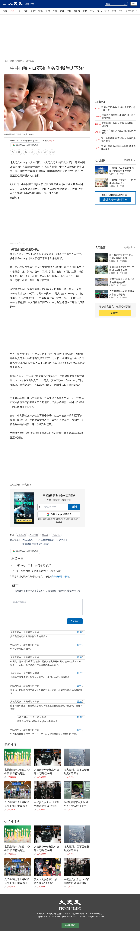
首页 (5, 11)
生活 (114, 11)
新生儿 (45, 535)
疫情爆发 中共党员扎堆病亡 (35, 544)
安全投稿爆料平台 (60, 576)
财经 (85, 11)
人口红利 (21, 535)
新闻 (12, 61)
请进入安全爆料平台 (115, 199)
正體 (27, 4)
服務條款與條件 (73, 519)
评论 (40, 11)
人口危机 (33, 535)
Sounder (22, 243)
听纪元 (77, 11)
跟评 (79, 632)
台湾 (47, 11)
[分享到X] (25, 152)
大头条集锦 (27, 540)
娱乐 (99, 11)
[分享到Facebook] (12, 152)
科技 (92, 11)
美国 (26, 11)
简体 (32, 3)
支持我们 (115, 313)
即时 (12, 11)
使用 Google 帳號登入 (61, 514)
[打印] (39, 152)
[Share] (6, 777)
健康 (62, 11)
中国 (19, 11)
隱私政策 (59, 522)
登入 (133, 4)
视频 (69, 11)
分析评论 (60, 540)
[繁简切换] (52, 152)
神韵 (121, 11)
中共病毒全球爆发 (45, 540)
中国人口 (56, 535)
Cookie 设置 (70, 925)
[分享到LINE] (19, 152)
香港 (54, 11)
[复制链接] (32, 152)
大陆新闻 (20, 61)
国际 (33, 11)
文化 (106, 11)
